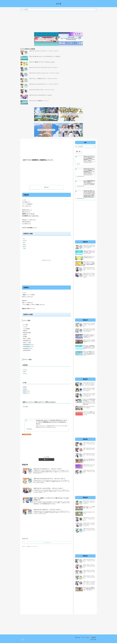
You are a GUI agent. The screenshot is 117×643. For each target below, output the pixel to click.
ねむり (24, 246)
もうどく (25, 240)
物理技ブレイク (26, 391)
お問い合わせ (77, 637)
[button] (95, 9)
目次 (45, 187)
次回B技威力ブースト (27, 348)
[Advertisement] (58, 21)
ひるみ (24, 371)
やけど (24, 244)
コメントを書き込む (46, 542)
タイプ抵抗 (25, 406)
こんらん (25, 369)
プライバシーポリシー (86, 637)
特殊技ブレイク (26, 392)
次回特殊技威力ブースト (28, 346)
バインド (25, 373)
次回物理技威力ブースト (28, 344)
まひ (24, 242)
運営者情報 (93, 637)
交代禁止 (25, 389)
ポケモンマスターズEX (27, 434)
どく (24, 238)
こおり (24, 248)
